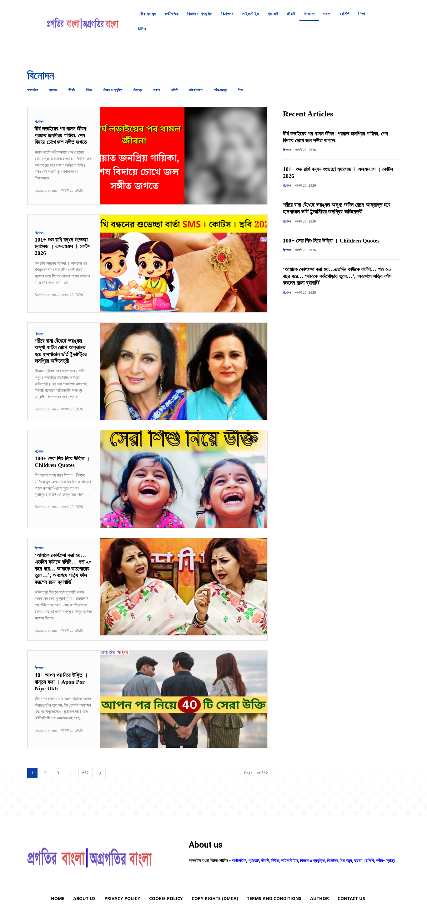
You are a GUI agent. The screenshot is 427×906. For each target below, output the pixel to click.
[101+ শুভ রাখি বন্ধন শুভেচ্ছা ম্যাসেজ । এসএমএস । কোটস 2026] (183, 263)
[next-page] (100, 773)
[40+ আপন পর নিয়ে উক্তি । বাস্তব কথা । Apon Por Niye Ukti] (183, 699)
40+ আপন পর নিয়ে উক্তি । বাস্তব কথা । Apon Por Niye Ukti (61, 682)
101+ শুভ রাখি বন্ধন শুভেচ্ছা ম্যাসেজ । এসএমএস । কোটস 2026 (62, 246)
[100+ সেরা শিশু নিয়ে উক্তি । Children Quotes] (183, 478)
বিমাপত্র (137, 90)
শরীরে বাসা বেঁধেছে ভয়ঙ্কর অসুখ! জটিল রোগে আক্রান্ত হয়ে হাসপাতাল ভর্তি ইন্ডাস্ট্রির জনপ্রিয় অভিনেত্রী (61, 351)
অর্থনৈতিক (32, 90)
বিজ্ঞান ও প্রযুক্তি (112, 90)
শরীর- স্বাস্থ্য (385, 860)
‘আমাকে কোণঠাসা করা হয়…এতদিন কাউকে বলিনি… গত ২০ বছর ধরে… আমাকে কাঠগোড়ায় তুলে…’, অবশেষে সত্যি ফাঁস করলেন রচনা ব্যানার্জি (63, 568)
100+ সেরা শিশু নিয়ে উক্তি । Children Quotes (62, 461)
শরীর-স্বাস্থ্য (220, 90)
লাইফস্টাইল (196, 90)
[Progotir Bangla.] (83, 21)
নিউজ (89, 90)
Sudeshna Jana (46, 190)
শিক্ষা (240, 90)
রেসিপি (174, 90)
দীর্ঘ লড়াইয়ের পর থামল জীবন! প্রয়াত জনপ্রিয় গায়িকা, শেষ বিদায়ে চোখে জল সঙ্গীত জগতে (61, 135)
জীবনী (71, 90)
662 (85, 773)
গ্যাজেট (53, 90)
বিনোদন (39, 121)
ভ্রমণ (156, 90)
